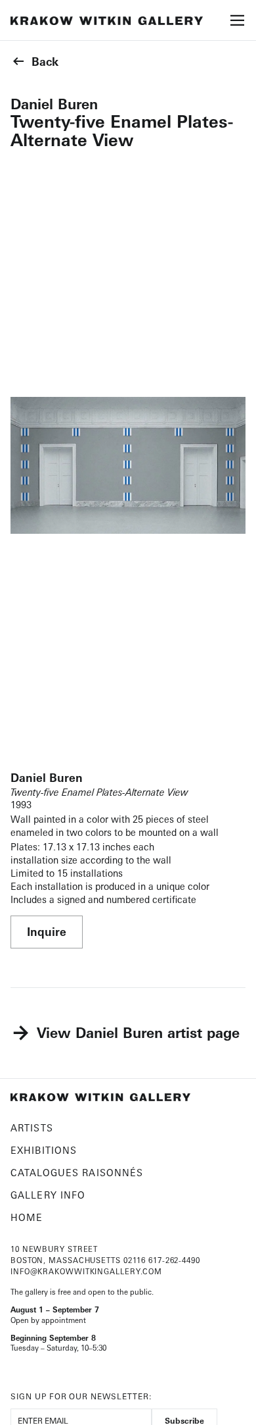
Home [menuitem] (27, 1217)
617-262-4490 (174, 1260)
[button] (237, 24)
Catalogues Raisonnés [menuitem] (77, 1172)
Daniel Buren (54, 104)
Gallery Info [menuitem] (48, 1195)
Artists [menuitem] (32, 1127)
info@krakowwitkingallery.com (86, 1271)
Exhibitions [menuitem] (44, 1150)
